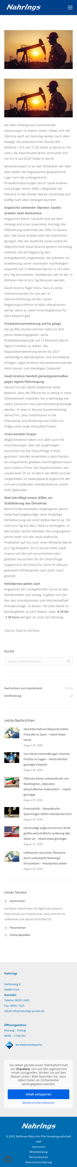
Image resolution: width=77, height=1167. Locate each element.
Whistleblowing (38, 1152)
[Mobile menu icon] (70, 7)
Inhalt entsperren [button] (38, 1094)
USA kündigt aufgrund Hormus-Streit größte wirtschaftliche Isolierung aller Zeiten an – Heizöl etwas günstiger (47, 833)
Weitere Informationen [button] (38, 1103)
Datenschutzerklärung (38, 1162)
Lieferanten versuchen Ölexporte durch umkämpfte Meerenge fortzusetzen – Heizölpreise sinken (45, 858)
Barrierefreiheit (38, 1157)
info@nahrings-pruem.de (28, 1011)
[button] (7, 1159)
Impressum (38, 1147)
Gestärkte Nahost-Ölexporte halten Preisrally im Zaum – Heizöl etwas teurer (46, 734)
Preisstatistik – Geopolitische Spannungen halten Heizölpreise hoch (48, 811)
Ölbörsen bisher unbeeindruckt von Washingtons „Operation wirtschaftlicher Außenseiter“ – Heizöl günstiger (47, 786)
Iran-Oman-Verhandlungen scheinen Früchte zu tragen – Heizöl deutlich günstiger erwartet (47, 759)
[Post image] (11, 732)
